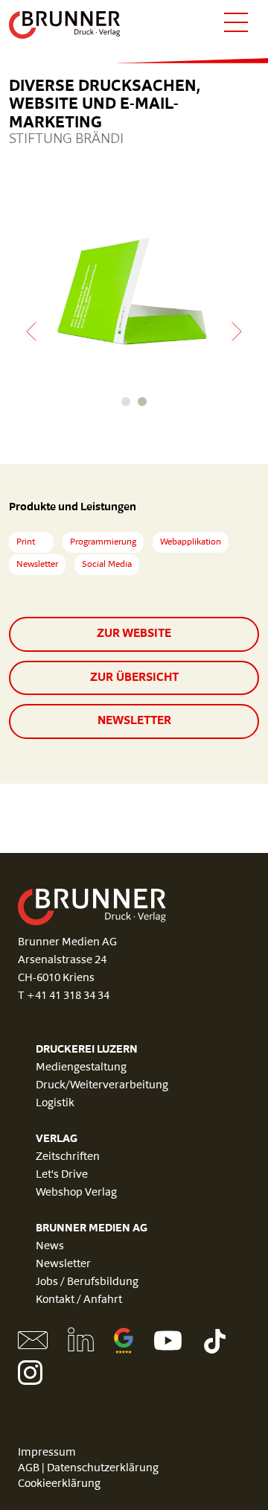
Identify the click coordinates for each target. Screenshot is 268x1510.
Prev (31, 331)
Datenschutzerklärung (103, 1468)
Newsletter (37, 564)
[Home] (65, 25)
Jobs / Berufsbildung (87, 1282)
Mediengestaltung (81, 1067)
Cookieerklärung (59, 1484)
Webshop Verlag (76, 1193)
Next (237, 331)
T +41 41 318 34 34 (63, 996)
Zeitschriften (68, 1157)
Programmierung (103, 542)
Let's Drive (62, 1175)
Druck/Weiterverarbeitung (102, 1085)
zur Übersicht (134, 678)
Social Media (107, 564)
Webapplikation (190, 542)
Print (25, 542)
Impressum (47, 1453)
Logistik (55, 1103)
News (50, 1246)
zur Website (134, 634)
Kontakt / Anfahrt (79, 1300)
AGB (28, 1468)
